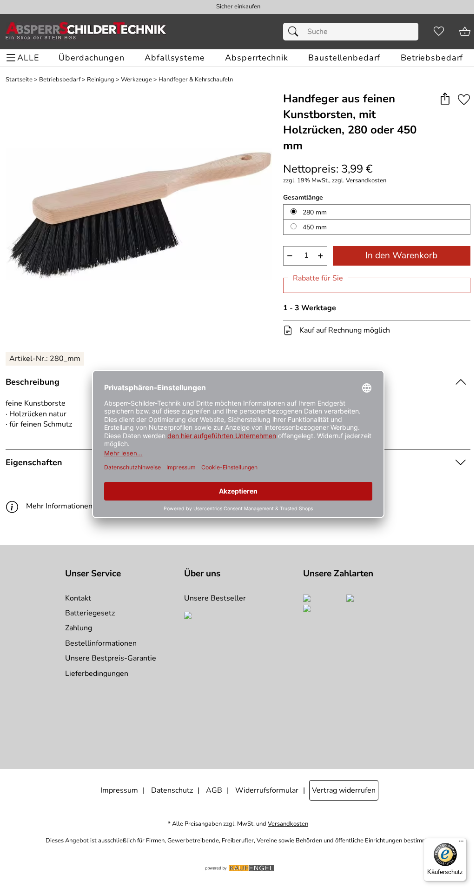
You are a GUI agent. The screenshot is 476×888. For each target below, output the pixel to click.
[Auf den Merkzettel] (464, 99)
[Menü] (461, 843)
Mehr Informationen (59, 506)
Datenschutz (172, 790)
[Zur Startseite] (86, 32)
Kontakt (78, 598)
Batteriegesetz (90, 613)
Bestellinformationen (101, 643)
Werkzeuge (136, 80)
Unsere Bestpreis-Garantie (110, 658)
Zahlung (78, 628)
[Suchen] (295, 31)
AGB (214, 790)
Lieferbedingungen (96, 673)
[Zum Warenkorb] (464, 31)
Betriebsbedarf (59, 80)
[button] (444, 99)
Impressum (119, 790)
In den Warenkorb (401, 255)
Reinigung (100, 80)
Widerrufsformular (266, 790)
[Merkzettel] (438, 31)
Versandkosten (366, 181)
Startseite (19, 80)
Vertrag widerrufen (344, 790)
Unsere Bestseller (215, 598)
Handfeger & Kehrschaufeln (196, 80)
